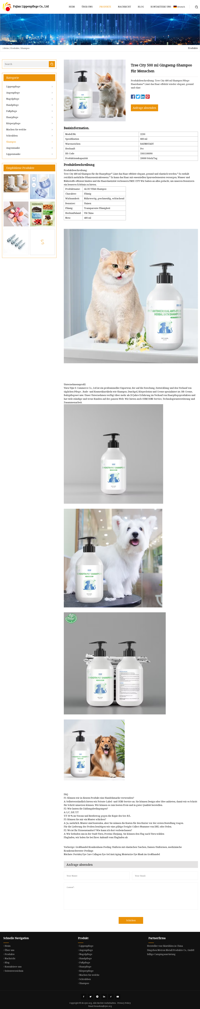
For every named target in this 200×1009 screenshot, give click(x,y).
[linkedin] (104, 996)
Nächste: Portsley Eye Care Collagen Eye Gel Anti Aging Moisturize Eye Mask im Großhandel (112, 854)
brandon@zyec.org (103, 1006)
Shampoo (25, 48)
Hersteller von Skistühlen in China (165, 945)
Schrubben (12, 135)
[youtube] (117, 996)
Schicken (131, 920)
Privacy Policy (124, 1003)
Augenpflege (13, 92)
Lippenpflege (13, 86)
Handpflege (12, 104)
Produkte (105, 6)
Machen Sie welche (16, 129)
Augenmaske (13, 147)
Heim (72, 6)
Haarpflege (12, 117)
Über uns (87, 6)
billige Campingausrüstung (161, 954)
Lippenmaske (13, 154)
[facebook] (83, 996)
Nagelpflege (12, 98)
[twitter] (90, 996)
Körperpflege (13, 123)
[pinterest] (97, 996)
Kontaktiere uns (161, 6)
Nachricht (124, 6)
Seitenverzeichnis (14, 970)
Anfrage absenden (144, 108)
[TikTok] (111, 996)
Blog (141, 6)
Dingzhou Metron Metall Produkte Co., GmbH (170, 950)
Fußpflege (11, 111)
